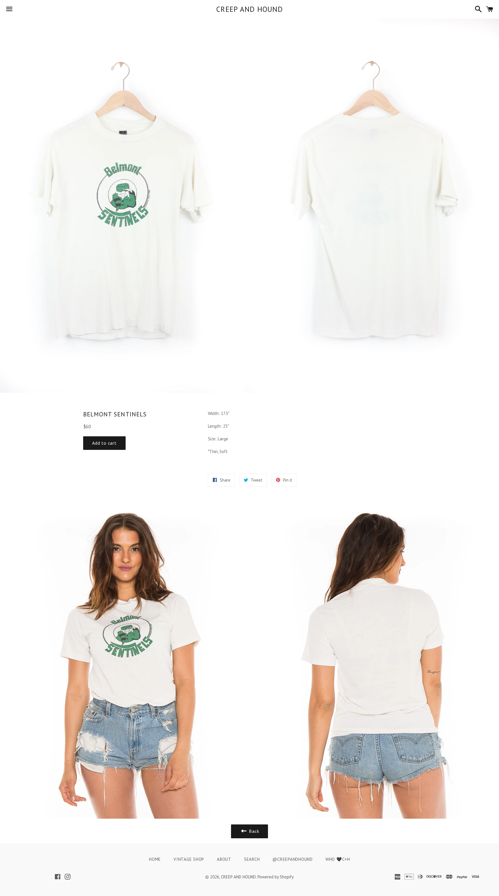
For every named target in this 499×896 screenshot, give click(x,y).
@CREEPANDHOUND (292, 859)
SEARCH (252, 859)
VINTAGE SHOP (189, 859)
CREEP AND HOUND (249, 9)
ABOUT (224, 859)
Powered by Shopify (276, 877)
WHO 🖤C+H (337, 859)
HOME (155, 859)
